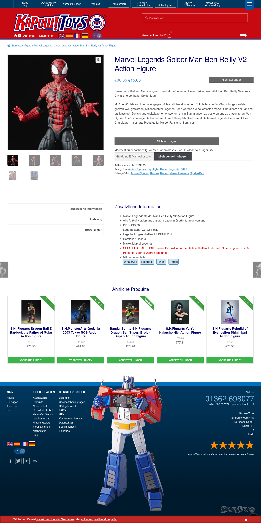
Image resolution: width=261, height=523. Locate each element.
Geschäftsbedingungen (72, 402)
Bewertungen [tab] (93, 230)
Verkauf (95, 3)
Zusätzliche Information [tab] (86, 209)
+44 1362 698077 (219, 404)
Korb (9, 410)
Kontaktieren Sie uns (20, 35)
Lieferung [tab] (96, 219)
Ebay (35, 461)
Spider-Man (197, 173)
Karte (251, 434)
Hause (15, 35)
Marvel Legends (43, 45)
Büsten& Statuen (189, 4)
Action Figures (137, 169)
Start (14, 45)
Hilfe (61, 414)
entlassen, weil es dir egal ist (99, 519)
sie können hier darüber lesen (55, 519)
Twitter (161, 262)
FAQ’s (62, 410)
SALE (184, 169)
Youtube (26, 461)
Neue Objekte (40, 406)
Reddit (173, 262)
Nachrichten (46, 36)
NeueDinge (25, 4)
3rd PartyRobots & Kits (142, 4)
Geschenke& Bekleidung (212, 4)
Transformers (118, 3)
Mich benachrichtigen (172, 156)
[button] (98, 60)
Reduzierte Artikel (43, 410)
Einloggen (12, 402)
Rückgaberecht (67, 406)
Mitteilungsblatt (41, 422)
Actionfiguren (165, 5)
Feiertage (64, 431)
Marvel (164, 173)
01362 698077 (229, 397)
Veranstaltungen (42, 426)
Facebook (147, 262)
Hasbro (154, 173)
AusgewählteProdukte (48, 4)
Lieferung (64, 397)
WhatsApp (130, 262)
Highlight (153, 169)
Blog (35, 435)
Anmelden (29, 36)
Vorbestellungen (72, 3)
